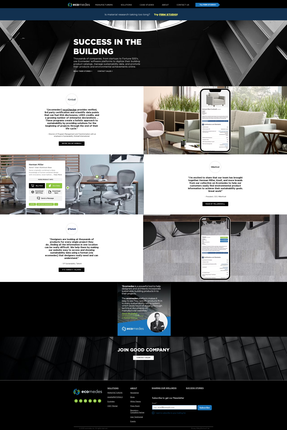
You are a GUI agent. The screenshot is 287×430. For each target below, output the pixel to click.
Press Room (135, 406)
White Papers (135, 401)
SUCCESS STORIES (195, 388)
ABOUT (133, 388)
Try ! (164, 14)
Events (133, 421)
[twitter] (95, 401)
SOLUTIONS (112, 388)
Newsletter (134, 393)
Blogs (132, 397)
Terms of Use (205, 428)
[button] (138, 309)
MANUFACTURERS (114, 393)
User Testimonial (136, 417)
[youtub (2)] (76, 401)
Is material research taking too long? (127, 14)
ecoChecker (70, 109)
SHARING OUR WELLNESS (164, 388)
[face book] (99, 401)
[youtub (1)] (90, 401)
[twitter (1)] (85, 401)
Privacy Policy (195, 428)
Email (154, 403)
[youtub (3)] (80, 401)
